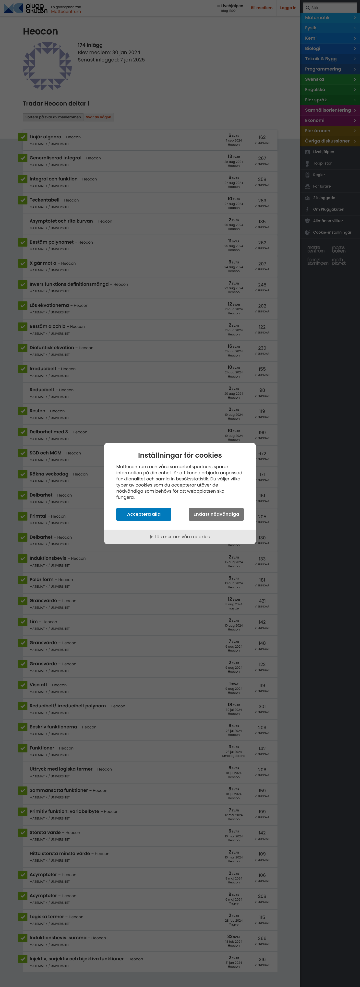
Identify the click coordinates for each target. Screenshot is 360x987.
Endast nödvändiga (216, 514)
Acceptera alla (144, 514)
